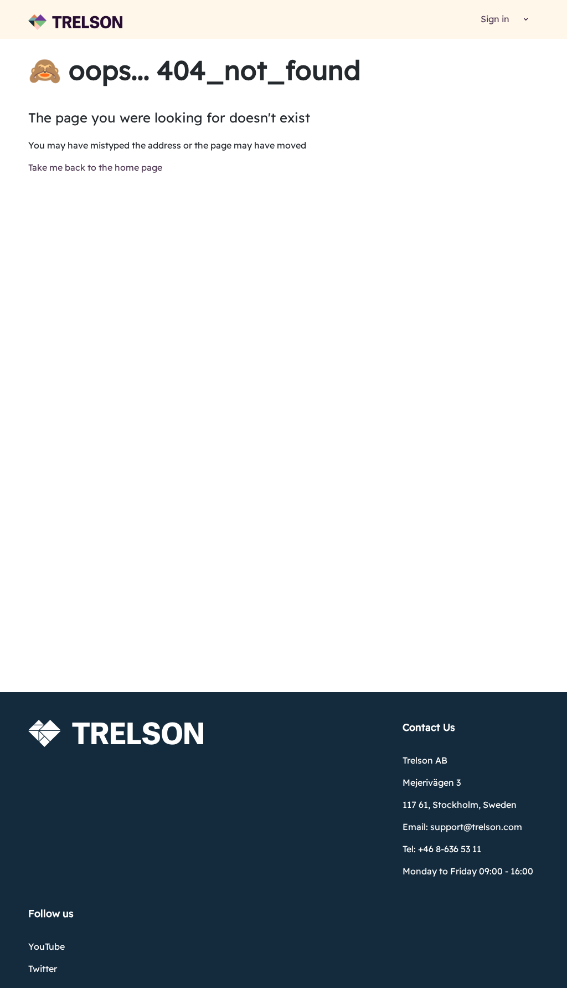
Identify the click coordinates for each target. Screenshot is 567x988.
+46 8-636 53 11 (449, 848)
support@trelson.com (476, 826)
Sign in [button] (495, 18)
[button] (524, 20)
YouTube (46, 946)
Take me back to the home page (95, 167)
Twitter (42, 968)
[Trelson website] (75, 22)
